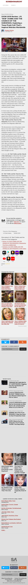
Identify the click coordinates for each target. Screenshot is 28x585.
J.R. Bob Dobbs (7, 233)
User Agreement (18, 579)
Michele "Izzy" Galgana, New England (11, 519)
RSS (23, 567)
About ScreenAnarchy (7, 578)
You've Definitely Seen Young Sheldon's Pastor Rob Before (7, 287)
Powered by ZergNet (22, 326)
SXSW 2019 (17, 233)
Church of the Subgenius (10, 231)
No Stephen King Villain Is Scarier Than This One (6, 489)
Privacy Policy (8, 579)
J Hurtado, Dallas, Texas (7, 512)
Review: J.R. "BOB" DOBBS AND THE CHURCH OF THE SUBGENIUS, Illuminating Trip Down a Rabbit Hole (14, 243)
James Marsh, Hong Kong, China (9, 515)
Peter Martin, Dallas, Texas (8, 500)
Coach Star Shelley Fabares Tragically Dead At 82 (20, 490)
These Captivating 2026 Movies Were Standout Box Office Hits (7, 323)
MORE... (3, 530)
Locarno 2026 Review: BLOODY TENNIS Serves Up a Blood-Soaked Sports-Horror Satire (17, 395)
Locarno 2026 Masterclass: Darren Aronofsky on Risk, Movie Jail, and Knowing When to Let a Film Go (17, 405)
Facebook (14, 567)
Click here (16, 221)
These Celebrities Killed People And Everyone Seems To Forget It (20, 323)
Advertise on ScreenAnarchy (14, 581)
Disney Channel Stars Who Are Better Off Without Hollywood (19, 287)
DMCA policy (17, 223)
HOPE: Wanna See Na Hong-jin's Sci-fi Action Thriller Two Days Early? (17, 422)
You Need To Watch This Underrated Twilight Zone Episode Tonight (19, 469)
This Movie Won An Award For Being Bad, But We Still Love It (20, 305)
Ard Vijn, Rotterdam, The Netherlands (11, 508)
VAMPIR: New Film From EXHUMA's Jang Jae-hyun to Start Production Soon (17, 414)
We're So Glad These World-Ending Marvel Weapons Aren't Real (7, 305)
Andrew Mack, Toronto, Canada (9, 504)
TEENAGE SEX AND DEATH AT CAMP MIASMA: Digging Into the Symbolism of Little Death (17, 385)
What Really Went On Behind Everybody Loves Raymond (7, 469)
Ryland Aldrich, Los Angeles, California (11, 523)
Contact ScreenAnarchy (20, 578)
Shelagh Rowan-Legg (7, 526)
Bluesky (6, 567)
